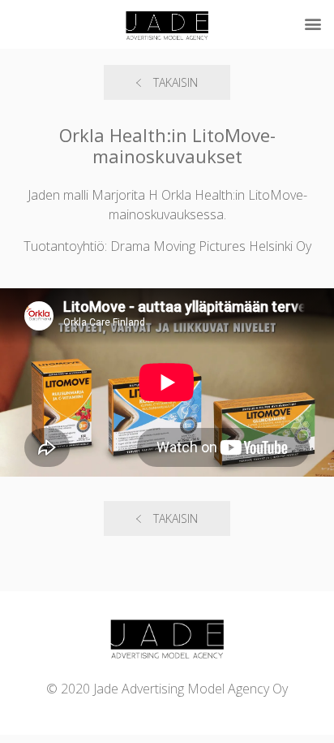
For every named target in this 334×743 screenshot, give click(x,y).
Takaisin (175, 82)
